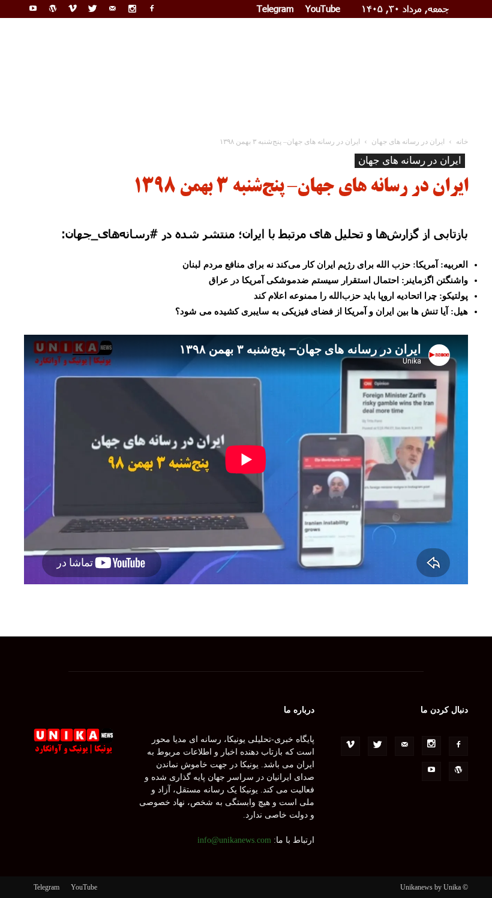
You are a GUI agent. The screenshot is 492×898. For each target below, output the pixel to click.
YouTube (322, 8)
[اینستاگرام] (132, 8)
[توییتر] (92, 8)
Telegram (275, 8)
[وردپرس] (53, 8)
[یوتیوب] (33, 8)
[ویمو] (73, 8)
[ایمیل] (112, 8)
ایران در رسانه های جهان (409, 160)
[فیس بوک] (152, 8)
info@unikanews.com (234, 840)
